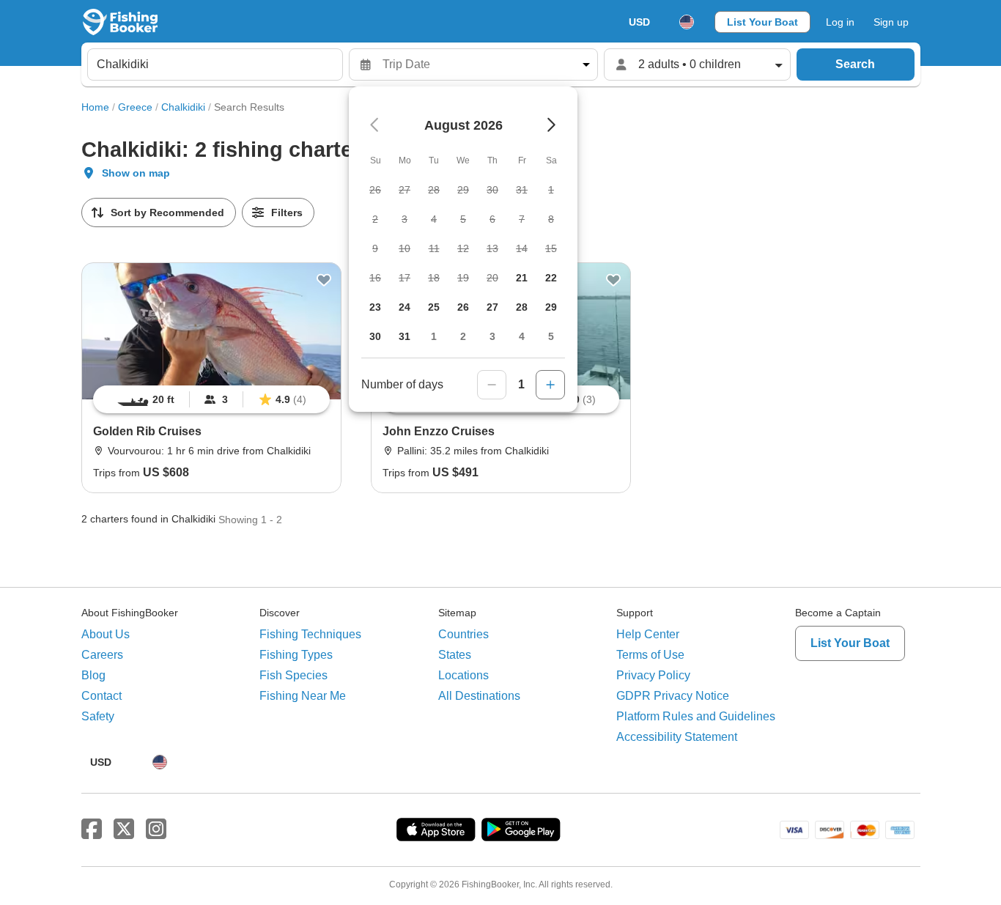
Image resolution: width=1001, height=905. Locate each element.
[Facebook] (91, 829)
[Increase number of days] (550, 384)
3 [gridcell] (492, 336)
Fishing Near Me (302, 696)
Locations (463, 675)
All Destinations (479, 696)
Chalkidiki (183, 107)
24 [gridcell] (404, 307)
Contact (101, 696)
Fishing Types (296, 655)
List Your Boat (762, 22)
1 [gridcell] (434, 336)
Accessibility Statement (676, 737)
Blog (93, 675)
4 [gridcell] (522, 336)
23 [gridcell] (375, 307)
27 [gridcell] (492, 307)
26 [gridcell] (463, 307)
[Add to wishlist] (324, 280)
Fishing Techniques (310, 634)
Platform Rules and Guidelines (695, 716)
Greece (135, 107)
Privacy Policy (653, 675)
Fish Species (293, 675)
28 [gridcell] (522, 307)
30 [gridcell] (375, 336)
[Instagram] (156, 829)
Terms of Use (650, 655)
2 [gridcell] (463, 336)
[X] (124, 829)
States (454, 655)
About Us (105, 634)
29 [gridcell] (551, 307)
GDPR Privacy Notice (672, 696)
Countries (463, 634)
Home (95, 107)
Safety (97, 716)
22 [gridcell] (551, 278)
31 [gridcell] (404, 336)
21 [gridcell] (522, 278)
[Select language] (687, 22)
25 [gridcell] (434, 307)
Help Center (647, 634)
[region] (211, 399)
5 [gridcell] (551, 336)
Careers (102, 655)
